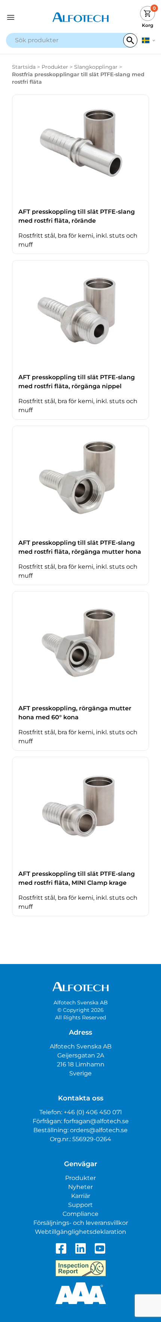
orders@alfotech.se (99, 1130)
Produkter (55, 67)
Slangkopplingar (96, 67)
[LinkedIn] (80, 1248)
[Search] (130, 40)
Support (80, 1204)
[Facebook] (61, 1248)
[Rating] (80, 1293)
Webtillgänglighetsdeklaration (80, 1231)
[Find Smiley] (80, 1268)
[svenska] (148, 40)
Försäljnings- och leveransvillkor (80, 1222)
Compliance (80, 1213)
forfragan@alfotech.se (96, 1121)
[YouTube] (100, 1248)
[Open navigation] (24, 17)
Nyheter (80, 1186)
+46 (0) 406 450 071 (93, 1112)
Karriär (80, 1195)
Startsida (24, 67)
